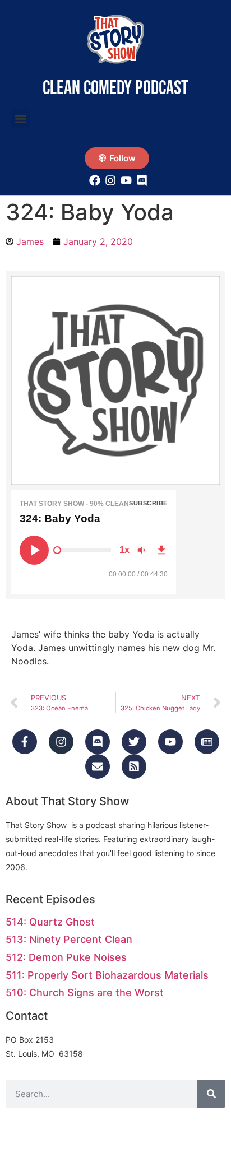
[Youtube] (170, 741)
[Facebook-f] (24, 741)
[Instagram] (61, 741)
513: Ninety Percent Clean (69, 939)
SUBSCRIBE (148, 503)
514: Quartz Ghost (50, 922)
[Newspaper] (207, 741)
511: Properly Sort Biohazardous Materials (107, 975)
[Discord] (97, 741)
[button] (20, 118)
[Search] (211, 1094)
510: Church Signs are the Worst (85, 992)
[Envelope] (97, 766)
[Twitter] (134, 741)
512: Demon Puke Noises (66, 957)
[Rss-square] (134, 766)
